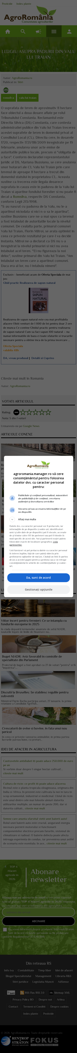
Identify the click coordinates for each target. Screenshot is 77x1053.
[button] (38, 519)
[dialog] (38, 526)
